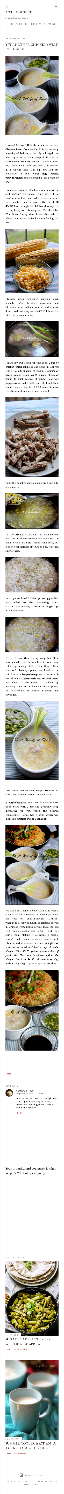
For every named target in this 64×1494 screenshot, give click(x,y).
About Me (22, 24)
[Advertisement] (32, 1216)
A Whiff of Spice (18, 12)
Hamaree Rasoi (25, 1090)
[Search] (56, 5)
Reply (19, 1112)
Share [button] (8, 1073)
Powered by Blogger (35, 1475)
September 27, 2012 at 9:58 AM (32, 1093)
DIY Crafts (38, 24)
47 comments (20, 1349)
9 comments (20, 1453)
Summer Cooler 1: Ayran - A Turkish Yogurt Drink (30, 1445)
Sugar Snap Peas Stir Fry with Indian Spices (28, 1341)
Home (9, 24)
